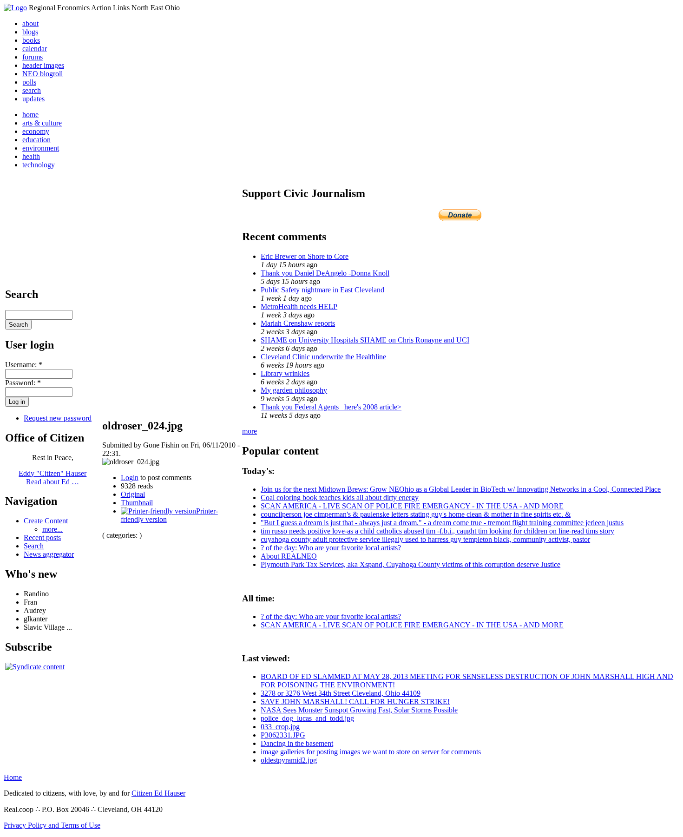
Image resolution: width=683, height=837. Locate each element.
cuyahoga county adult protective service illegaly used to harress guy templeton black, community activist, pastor (425, 539)
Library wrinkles (285, 373)
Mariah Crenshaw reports (298, 323)
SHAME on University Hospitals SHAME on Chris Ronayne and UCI (365, 340)
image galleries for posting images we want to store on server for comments (371, 752)
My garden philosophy (294, 390)
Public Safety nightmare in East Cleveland (322, 290)
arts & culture (42, 123)
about (30, 23)
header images (43, 65)
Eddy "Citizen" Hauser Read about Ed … (52, 477)
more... (52, 529)
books (31, 40)
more (249, 431)
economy (35, 131)
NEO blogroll (42, 74)
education (36, 140)
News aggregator (49, 554)
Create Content (46, 521)
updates (33, 99)
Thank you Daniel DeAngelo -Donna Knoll (325, 273)
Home (13, 777)
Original (133, 494)
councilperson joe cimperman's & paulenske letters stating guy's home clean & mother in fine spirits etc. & (416, 514)
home (30, 115)
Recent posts (42, 537)
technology (38, 165)
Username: (23, 365)
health (31, 156)
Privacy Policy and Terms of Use (52, 825)
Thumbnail (137, 503)
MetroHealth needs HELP (299, 306)
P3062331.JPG (283, 735)
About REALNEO (289, 556)
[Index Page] (15, 8)
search (31, 90)
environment (40, 148)
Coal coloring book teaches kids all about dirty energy (340, 497)
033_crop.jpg (280, 727)
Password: (23, 383)
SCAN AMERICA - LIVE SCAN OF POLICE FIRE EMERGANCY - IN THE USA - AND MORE (412, 506)
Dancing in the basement (297, 743)
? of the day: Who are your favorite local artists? (331, 548)
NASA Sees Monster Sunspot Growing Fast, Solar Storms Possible (359, 710)
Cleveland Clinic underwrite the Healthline (323, 357)
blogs (30, 32)
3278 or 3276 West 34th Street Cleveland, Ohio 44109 (340, 693)
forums (32, 57)
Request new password (58, 418)
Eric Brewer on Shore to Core (304, 256)
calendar (34, 49)
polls (29, 82)
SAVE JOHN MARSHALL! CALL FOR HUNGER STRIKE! (355, 701)
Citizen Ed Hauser (158, 793)
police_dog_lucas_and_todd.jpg (307, 718)
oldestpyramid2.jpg (289, 760)
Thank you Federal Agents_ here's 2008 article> (331, 407)
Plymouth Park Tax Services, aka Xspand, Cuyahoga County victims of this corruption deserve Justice (410, 564)
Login (129, 477)
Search (34, 546)
